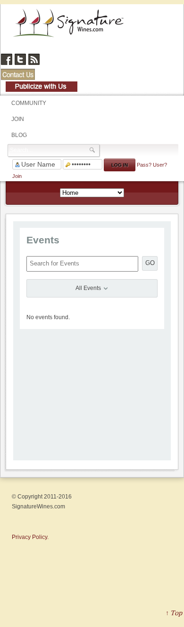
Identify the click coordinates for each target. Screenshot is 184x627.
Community (28, 103)
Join (17, 119)
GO (150, 262)
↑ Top (174, 612)
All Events (88, 288)
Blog (19, 135)
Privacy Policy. (30, 537)
